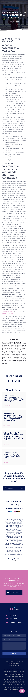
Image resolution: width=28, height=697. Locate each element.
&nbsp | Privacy (14, 665)
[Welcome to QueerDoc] (14, 609)
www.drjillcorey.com (8, 311)
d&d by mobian (14, 694)
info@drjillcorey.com (8, 313)
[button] (8, 381)
